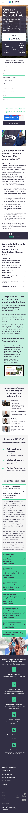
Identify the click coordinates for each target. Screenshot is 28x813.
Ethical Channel (5, 803)
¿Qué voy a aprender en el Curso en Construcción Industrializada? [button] (12, 625)
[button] (14, 138)
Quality (3, 798)
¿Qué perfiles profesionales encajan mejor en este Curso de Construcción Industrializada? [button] (11, 573)
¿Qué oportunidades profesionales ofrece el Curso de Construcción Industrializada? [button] (11, 586)
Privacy (3, 792)
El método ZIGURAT (14, 439)
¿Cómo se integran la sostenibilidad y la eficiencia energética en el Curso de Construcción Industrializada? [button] (12, 613)
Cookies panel (5, 801)
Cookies (3, 795)
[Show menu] (3, 2)
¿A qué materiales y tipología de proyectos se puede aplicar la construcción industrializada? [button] (12, 599)
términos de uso (12, 110)
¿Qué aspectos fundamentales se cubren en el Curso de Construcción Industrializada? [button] (12, 559)
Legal (3, 789)
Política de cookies (16, 111)
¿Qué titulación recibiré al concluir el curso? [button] (12, 633)
